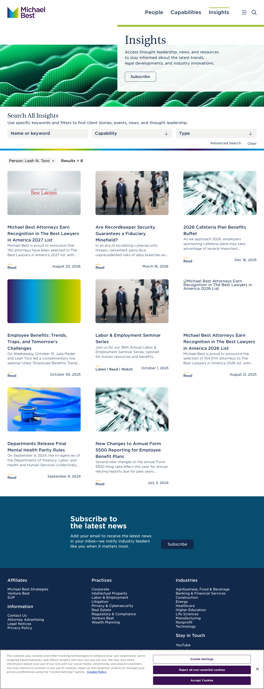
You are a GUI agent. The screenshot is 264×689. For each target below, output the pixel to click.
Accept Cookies (202, 680)
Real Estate (101, 610)
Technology (186, 626)
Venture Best (18, 593)
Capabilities (186, 12)
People (154, 12)
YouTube (183, 645)
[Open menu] (244, 12)
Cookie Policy (96, 671)
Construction (187, 597)
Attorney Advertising (25, 619)
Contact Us (17, 615)
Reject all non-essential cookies (202, 669)
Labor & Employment (110, 597)
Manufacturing (188, 618)
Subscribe (140, 76)
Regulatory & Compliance (114, 614)
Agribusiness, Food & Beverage (203, 589)
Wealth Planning (106, 622)
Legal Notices (19, 624)
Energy (182, 601)
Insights (219, 12)
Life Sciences (187, 614)
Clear (252, 144)
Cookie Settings (201, 659)
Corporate (100, 589)
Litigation (100, 601)
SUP (11, 597)
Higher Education (191, 610)
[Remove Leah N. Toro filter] (53, 161)
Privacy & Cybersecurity (112, 606)
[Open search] (254, 12)
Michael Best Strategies (27, 589)
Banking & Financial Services (201, 593)
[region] (132, 669)
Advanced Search (225, 143)
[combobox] (132, 133)
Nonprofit (184, 622)
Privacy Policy (19, 628)
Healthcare (185, 606)
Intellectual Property (109, 593)
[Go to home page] (26, 12)
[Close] (257, 668)
